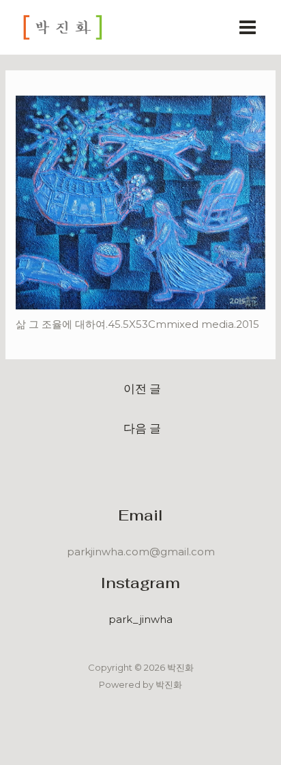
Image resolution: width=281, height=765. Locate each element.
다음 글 (142, 428)
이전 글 (142, 388)
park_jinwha (140, 619)
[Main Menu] (248, 27)
